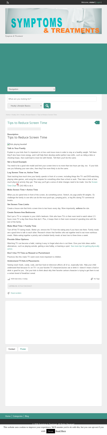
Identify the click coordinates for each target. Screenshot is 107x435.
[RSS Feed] (7, 2)
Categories (18, 416)
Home (8, 115)
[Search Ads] (47, 105)
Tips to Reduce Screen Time (27, 123)
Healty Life (15, 115)
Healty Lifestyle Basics (28, 115)
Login (98, 2)
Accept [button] (50, 431)
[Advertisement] (53, 63)
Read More (61, 431)
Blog (27, 416)
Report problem (16, 293)
